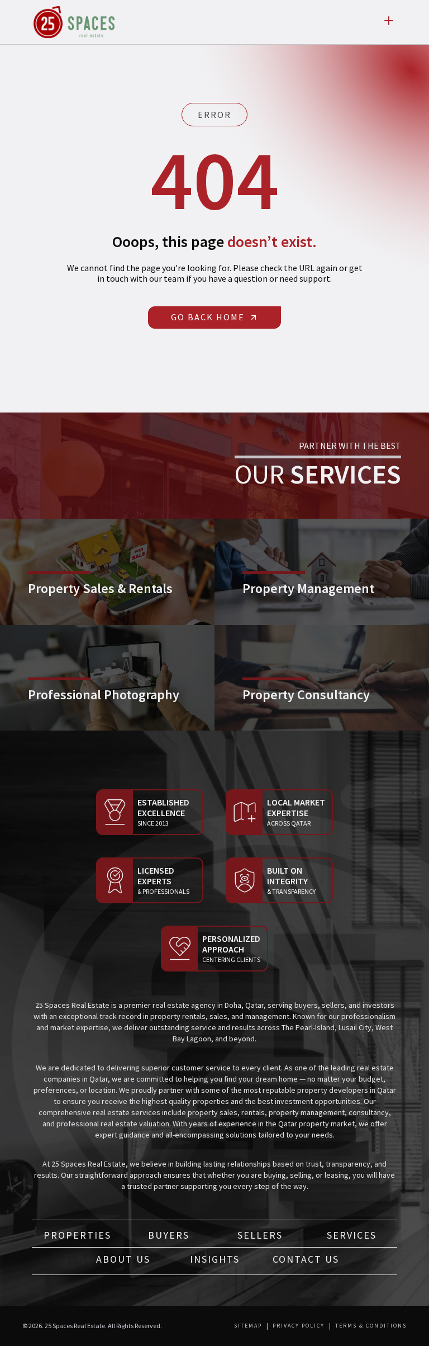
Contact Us (306, 1259)
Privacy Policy (299, 1326)
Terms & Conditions (371, 1326)
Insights (215, 1259)
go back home (208, 317)
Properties (77, 1235)
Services (351, 1235)
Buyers (168, 1235)
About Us (123, 1259)
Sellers (260, 1235)
